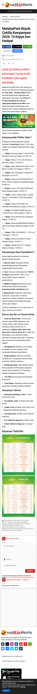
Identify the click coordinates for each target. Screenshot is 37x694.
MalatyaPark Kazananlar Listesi (23, 528)
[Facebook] (3, 644)
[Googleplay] (12, 648)
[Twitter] (7, 644)
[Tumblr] (21, 648)
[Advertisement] (18, 607)
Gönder (29, 46)
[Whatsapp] (30, 644)
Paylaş (8, 46)
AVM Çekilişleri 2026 (10, 520)
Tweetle (18, 46)
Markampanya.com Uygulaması (12, 656)
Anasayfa (5, 16)
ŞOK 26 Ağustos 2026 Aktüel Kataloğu (21, 11)
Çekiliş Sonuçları (15, 16)
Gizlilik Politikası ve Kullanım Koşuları (13, 661)
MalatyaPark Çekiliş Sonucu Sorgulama (13, 527)
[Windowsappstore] (16, 648)
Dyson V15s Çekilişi (23, 520)
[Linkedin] (16, 644)
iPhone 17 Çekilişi (7, 522)
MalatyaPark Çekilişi (8, 528)
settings (22, 687)
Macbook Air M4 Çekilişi (20, 522)
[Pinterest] (25, 644)
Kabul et (6, 690)
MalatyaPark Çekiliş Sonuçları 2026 (12, 525)
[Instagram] (12, 644)
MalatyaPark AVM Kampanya (21, 523)
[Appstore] (7, 648)
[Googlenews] (3, 648)
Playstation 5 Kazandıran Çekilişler (12, 530)
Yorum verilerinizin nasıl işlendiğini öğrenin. (21, 577)
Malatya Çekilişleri (7, 523)
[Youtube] (21, 644)
